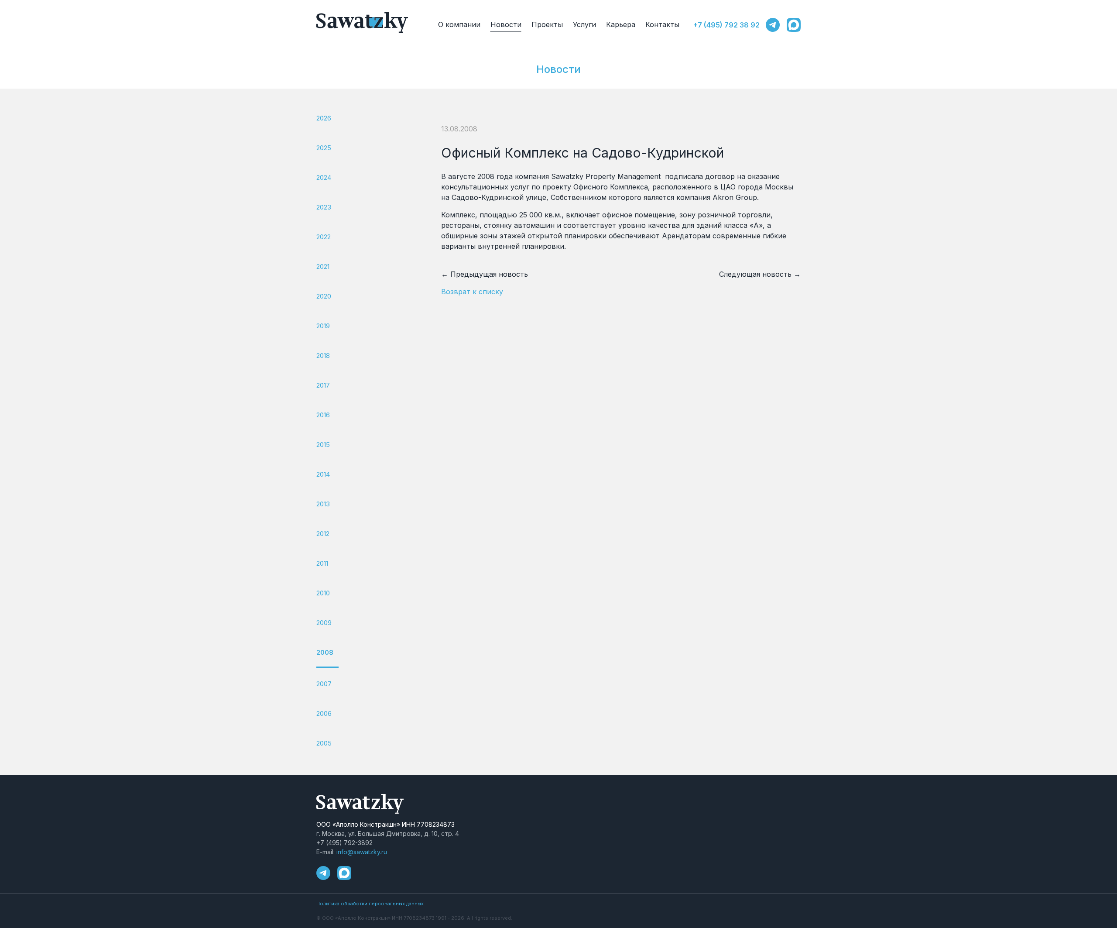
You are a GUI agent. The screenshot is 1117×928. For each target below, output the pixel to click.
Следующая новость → (760, 274)
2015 (323, 444)
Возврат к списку (472, 291)
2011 (322, 563)
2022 (323, 237)
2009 (324, 623)
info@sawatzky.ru (361, 852)
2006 (324, 713)
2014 (323, 474)
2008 (324, 652)
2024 (323, 177)
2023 (323, 207)
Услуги (584, 24)
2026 (323, 118)
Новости (505, 24)
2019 (323, 326)
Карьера (620, 24)
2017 (323, 385)
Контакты (662, 24)
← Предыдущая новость (484, 274)
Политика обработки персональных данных (370, 904)
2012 (322, 533)
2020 (323, 296)
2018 (323, 355)
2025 (323, 148)
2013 (323, 504)
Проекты (547, 24)
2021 (322, 266)
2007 (324, 684)
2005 (324, 743)
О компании (459, 24)
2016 (323, 415)
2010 (323, 593)
